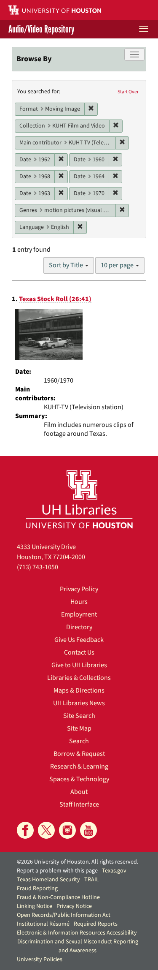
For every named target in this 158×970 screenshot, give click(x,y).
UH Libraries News (79, 703)
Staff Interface (79, 804)
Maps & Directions (79, 690)
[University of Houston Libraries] (79, 499)
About (79, 791)
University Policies (39, 959)
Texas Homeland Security (48, 879)
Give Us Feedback (79, 639)
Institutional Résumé (43, 924)
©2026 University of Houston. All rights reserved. (77, 862)
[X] (46, 830)
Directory (79, 627)
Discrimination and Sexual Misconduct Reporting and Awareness (77, 946)
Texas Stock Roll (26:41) (55, 299)
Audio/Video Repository (41, 29)
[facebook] (25, 830)
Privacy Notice (74, 906)
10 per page (118, 265)
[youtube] (88, 830)
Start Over (128, 91)
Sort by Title (66, 265)
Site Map (79, 728)
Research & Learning (79, 766)
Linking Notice (34, 906)
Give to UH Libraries (79, 665)
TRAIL (91, 879)
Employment (79, 614)
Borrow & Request (79, 753)
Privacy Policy (79, 589)
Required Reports (96, 924)
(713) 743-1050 (37, 567)
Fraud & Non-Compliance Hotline (58, 897)
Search (79, 741)
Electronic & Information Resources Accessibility (77, 933)
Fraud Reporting (37, 888)
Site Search (79, 715)
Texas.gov (114, 871)
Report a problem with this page (57, 871)
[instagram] (67, 830)
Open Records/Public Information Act (63, 915)
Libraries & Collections (79, 677)
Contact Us (79, 652)
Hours (79, 601)
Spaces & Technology (79, 779)
